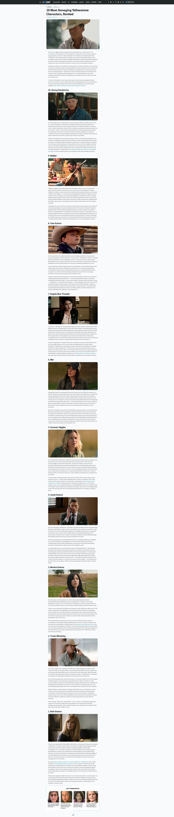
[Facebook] (108, 2)
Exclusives (56, 2)
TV (68, 2)
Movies (64, 2)
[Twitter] (113, 2)
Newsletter (131, 2)
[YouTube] (111, 2)
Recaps (81, 2)
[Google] (120, 2)
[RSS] (123, 2)
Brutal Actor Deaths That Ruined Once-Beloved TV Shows (78, 805)
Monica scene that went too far (85, 624)
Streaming (74, 2)
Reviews (94, 2)
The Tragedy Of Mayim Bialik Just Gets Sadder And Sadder (53, 805)
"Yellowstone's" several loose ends (85, 353)
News (99, 2)
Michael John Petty (52, 17)
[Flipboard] (118, 2)
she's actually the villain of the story (63, 763)
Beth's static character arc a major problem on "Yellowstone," (71, 762)
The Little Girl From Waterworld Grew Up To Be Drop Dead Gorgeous (66, 806)
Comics (87, 2)
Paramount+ (56, 7)
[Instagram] (115, 2)
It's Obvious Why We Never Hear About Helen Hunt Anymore (92, 805)
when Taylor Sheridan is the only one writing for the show (69, 85)
